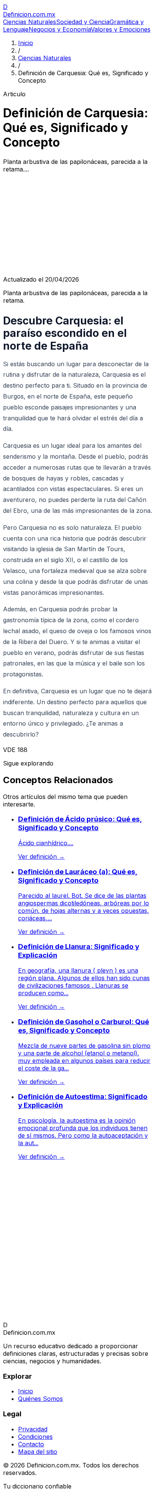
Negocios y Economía (60, 29)
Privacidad (32, 1429)
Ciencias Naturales (29, 22)
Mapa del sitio (37, 1451)
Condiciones (35, 1436)
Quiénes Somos (40, 1398)
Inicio (25, 43)
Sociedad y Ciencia (82, 22)
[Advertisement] (77, 224)
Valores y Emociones (120, 29)
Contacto (31, 1444)
